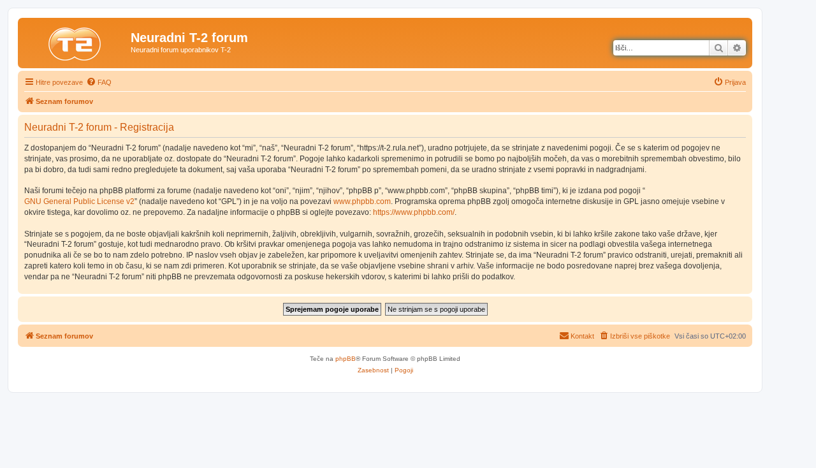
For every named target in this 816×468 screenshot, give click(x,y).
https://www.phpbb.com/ (414, 212)
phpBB (345, 358)
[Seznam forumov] (76, 41)
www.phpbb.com (362, 201)
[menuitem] (99, 82)
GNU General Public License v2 (79, 201)
